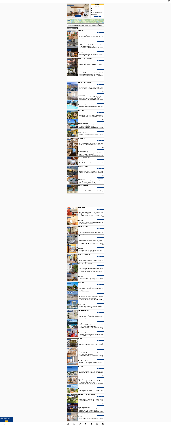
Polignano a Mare (69, 348)
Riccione (68, 311)
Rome (68, 139)
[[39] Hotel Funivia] (72, 407)
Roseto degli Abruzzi (69, 148)
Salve (68, 217)
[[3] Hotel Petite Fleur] (72, 52)
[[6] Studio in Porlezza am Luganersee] (72, 86)
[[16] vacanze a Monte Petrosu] (72, 179)
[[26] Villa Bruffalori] (72, 286)
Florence (68, 40)
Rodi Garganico (69, 167)
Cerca (97, 16)
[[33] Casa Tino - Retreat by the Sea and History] (72, 351)
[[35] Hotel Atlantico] (72, 370)
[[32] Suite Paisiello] (72, 342)
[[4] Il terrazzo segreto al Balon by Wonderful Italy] (72, 62)
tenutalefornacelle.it (85, 1)
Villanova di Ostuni (69, 292)
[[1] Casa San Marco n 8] (72, 34)
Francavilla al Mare (69, 236)
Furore (68, 245)
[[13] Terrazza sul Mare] (72, 151)
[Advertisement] (85, 200)
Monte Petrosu (69, 176)
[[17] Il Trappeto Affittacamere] (72, 189)
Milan (68, 208)
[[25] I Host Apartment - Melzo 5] (72, 276)
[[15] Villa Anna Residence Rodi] (72, 170)
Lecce (68, 339)
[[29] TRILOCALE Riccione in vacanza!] (72, 314)
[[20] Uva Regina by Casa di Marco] (72, 230)
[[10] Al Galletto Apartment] (72, 123)
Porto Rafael (68, 111)
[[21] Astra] (72, 239)
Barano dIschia (69, 120)
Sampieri (68, 283)
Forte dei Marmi (69, 367)
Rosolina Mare (69, 68)
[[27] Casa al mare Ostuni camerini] (72, 295)
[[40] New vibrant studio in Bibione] (72, 417)
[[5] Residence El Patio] (72, 71)
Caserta (68, 376)
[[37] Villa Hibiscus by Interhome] (72, 388)
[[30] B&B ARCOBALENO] (72, 323)
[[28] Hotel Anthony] (72, 304)
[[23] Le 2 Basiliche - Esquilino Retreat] (72, 258)
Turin (68, 59)
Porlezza (68, 83)
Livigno (68, 31)
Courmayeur (68, 404)
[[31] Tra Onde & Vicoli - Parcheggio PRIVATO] (72, 332)
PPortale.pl (3, 424)
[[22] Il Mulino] (72, 248)
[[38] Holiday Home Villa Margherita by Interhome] (72, 398)
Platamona (68, 395)
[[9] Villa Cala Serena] (72, 114)
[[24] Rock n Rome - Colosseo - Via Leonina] (72, 267)
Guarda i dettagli (100, 32)
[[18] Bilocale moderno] (72, 211)
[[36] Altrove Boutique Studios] (72, 379)
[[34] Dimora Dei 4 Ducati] (72, 360)
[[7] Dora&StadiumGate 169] (72, 95)
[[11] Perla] (72, 133)
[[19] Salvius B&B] (72, 220)
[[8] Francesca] (72, 104)
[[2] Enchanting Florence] (72, 43)
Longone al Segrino (69, 320)
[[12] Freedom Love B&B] (72, 142)
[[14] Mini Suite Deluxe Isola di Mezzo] (72, 161)
